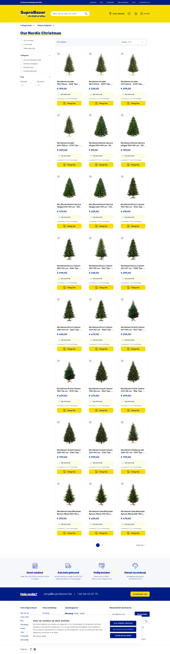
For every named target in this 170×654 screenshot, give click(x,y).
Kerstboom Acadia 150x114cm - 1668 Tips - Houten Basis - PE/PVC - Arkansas (68, 82)
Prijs (22, 77)
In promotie (28, 44)
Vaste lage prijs (29, 48)
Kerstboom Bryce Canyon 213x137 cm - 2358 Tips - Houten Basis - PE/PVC (132, 267)
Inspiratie (93, 2)
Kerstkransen (29, 67)
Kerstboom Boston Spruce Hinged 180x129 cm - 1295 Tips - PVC (133, 144)
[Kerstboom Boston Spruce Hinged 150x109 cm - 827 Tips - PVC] (101, 126)
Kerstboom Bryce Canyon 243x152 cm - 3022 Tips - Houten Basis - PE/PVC (100, 328)
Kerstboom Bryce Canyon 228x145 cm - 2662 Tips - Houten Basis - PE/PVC (68, 328)
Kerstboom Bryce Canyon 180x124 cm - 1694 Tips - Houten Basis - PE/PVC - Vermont (68, 267)
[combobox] (66, 13)
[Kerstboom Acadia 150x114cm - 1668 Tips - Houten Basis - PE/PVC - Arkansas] (69, 64)
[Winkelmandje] (136, 13)
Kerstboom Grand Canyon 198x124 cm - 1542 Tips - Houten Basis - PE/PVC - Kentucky (101, 389)
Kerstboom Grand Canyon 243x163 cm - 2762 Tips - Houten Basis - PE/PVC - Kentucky (101, 451)
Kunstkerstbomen (30, 71)
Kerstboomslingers (31, 64)
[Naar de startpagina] (33, 13)
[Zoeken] (86, 13)
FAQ (101, 2)
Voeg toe (71, 103)
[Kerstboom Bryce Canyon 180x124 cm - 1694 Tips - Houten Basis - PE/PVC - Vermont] (69, 249)
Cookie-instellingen (123, 635)
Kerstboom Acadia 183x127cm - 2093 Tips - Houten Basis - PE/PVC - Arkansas (100, 82)
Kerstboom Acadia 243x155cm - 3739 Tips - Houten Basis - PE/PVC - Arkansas (68, 144)
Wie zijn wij (24, 613)
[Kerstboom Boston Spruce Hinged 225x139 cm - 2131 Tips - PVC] (101, 187)
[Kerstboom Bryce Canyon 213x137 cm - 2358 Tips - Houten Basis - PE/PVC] (133, 249)
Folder (22, 628)
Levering (46, 613)
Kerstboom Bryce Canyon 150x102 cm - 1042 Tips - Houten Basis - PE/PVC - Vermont (132, 205)
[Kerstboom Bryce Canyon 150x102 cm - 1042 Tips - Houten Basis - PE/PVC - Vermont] (133, 187)
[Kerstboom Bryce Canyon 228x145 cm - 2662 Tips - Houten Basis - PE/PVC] (69, 310)
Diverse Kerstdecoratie (32, 60)
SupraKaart (110, 2)
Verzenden (142, 614)
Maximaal (40, 83)
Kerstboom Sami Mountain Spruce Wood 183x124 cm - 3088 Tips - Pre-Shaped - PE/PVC (69, 512)
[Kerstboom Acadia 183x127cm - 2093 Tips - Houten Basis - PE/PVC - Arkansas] (101, 64)
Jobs (133, 2)
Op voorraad (28, 40)
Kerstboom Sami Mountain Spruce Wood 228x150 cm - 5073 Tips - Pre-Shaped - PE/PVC (133, 512)
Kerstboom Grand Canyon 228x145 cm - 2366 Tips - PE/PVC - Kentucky (69, 451)
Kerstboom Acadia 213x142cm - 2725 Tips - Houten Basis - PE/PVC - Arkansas (132, 82)
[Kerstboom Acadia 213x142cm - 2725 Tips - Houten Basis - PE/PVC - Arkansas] (133, 64)
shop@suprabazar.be (58, 594)
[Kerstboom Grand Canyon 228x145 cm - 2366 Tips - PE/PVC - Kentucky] (69, 433)
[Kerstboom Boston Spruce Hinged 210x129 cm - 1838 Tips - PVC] (69, 187)
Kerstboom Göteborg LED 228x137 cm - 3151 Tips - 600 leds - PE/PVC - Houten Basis (132, 451)
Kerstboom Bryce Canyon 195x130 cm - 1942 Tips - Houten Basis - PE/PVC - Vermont (100, 267)
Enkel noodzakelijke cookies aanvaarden (123, 629)
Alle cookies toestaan (123, 623)
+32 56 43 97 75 (87, 594)
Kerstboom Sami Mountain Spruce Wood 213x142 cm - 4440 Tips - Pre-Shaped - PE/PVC (101, 512)
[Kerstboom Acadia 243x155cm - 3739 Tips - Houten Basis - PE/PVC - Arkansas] (69, 126)
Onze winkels (25, 617)
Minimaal (23, 83)
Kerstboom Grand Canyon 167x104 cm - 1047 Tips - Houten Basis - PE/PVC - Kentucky (132, 328)
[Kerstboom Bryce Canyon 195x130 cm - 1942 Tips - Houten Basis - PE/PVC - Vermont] (101, 249)
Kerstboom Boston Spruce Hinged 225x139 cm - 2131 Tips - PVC (101, 205)
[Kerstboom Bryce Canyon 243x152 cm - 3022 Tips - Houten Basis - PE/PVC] (101, 310)
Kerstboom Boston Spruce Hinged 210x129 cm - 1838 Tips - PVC (69, 205)
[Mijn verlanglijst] (129, 13)
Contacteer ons (144, 2)
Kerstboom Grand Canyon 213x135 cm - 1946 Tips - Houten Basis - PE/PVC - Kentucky (132, 389)
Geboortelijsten (123, 2)
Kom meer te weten (39, 636)
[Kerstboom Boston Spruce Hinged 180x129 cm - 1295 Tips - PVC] (133, 126)
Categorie (24, 55)
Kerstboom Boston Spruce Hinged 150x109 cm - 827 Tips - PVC (101, 144)
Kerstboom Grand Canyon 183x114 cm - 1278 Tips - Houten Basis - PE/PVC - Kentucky (69, 389)
